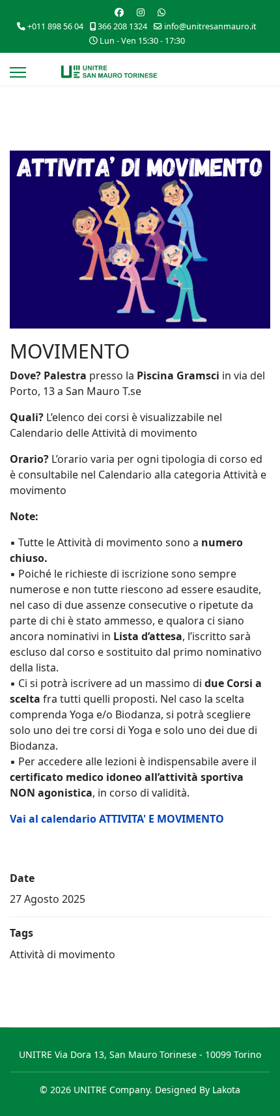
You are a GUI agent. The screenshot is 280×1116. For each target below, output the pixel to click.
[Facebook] (119, 12)
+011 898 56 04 (55, 26)
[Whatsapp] (161, 12)
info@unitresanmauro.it (210, 26)
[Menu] (18, 72)
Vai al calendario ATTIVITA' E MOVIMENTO (117, 819)
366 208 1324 (122, 26)
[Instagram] (141, 12)
